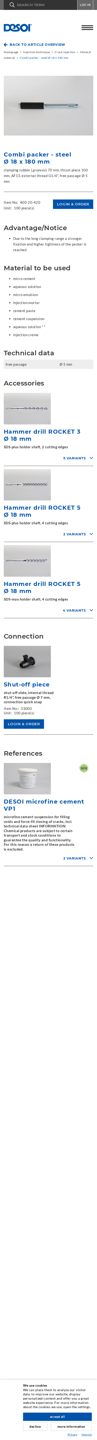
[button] (40, 5)
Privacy (72, 1434)
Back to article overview (37, 44)
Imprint (86, 1434)
